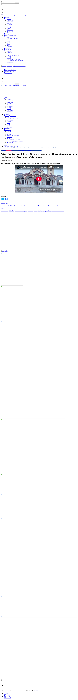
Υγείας (8, 32)
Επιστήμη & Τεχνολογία (13, 55)
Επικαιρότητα (10, 21)
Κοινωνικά (9, 24)
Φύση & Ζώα (10, 62)
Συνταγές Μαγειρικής (15, 59)
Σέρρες (8, 45)
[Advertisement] (39, 92)
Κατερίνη (9, 41)
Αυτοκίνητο (9, 52)
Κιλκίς (8, 42)
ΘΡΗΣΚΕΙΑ (9, 150)
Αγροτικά (9, 19)
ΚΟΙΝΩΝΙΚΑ (29, 150)
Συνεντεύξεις (10, 31)
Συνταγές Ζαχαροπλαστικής (16, 60)
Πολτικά (9, 28)
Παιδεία (9, 27)
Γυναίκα (9, 53)
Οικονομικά (9, 25)
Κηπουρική (9, 56)
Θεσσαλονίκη (10, 39)
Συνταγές (9, 58)
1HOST (36, 690)
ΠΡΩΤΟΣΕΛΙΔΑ (37, 150)
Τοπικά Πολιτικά (14, 38)
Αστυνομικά (10, 20)
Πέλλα (8, 44)
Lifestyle (9, 51)
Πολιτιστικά (10, 30)
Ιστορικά (9, 23)
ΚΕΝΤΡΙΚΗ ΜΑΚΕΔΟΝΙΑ (19, 150)
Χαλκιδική (9, 46)
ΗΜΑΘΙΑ (3, 150)
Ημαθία (8, 37)
